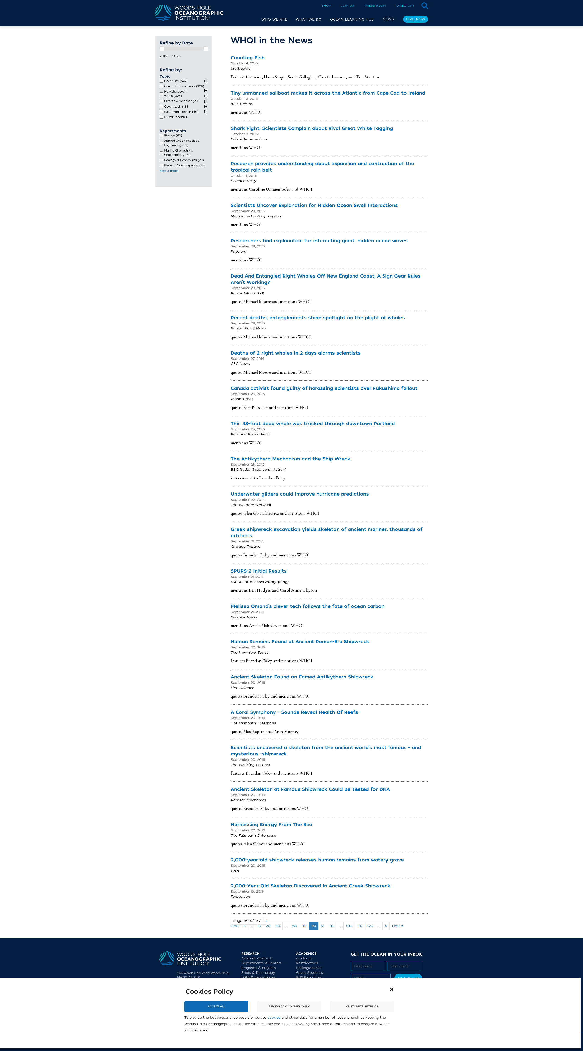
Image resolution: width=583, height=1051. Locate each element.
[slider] (161, 48)
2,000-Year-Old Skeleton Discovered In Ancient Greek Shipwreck (310, 886)
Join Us (347, 6)
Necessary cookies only (289, 1007)
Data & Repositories (258, 977)
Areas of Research (256, 958)
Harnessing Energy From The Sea (271, 825)
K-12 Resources (308, 977)
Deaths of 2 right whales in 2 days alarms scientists (296, 353)
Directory (405, 6)
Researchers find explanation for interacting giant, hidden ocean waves (319, 241)
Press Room (375, 6)
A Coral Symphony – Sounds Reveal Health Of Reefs (294, 712)
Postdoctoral (307, 963)
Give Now (415, 19)
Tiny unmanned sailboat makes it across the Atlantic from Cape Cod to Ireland (328, 93)
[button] (391, 989)
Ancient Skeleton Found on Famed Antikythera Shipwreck (302, 677)
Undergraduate (308, 968)
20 (268, 926)
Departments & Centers (261, 963)
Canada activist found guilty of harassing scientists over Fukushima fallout (324, 388)
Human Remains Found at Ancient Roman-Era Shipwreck (300, 642)
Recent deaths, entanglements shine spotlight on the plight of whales (318, 318)
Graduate (304, 958)
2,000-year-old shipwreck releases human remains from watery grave (317, 860)
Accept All (216, 1007)
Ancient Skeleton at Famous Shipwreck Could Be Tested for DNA (310, 789)
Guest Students (309, 973)
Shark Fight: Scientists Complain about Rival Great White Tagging (312, 128)
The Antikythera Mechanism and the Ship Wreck (290, 459)
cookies (273, 1018)
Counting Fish (248, 58)
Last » (398, 926)
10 (259, 926)
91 (323, 926)
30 (277, 926)
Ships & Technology (258, 973)
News (388, 19)
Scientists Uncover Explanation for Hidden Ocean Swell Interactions (314, 205)
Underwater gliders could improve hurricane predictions (300, 494)
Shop (326, 6)
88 (294, 926)
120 (370, 926)
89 (304, 926)
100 (349, 926)
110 (359, 926)
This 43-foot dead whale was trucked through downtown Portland (313, 424)
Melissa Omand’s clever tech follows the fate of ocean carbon (307, 606)
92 (332, 926)
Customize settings (362, 1007)
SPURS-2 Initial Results (259, 571)
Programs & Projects (258, 968)
